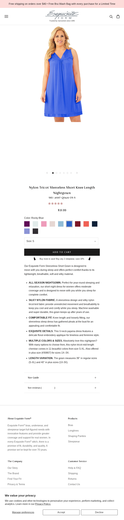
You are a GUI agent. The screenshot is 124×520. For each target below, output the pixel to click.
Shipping (73, 473)
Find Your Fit (14, 479)
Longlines (73, 430)
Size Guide (33, 377)
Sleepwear (74, 441)
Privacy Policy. (43, 504)
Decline (99, 512)
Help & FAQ (74, 468)
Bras (70, 425)
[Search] (111, 16)
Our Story (13, 468)
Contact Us (74, 484)
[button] (55, 203)
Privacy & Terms (16, 484)
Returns (72, 479)
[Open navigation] (6, 16)
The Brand (13, 473)
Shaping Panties (77, 436)
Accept (61, 512)
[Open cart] (118, 16)
